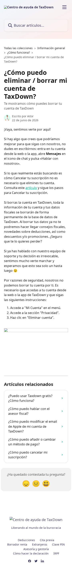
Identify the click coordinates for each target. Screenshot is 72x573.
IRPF (56, 553)
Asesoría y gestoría (36, 549)
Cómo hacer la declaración (31, 553)
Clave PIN (58, 544)
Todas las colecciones (18, 48)
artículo (31, 188)
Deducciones (26, 540)
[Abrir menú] (64, 7)
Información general (51, 48)
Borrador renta (17, 544)
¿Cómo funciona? (18, 52)
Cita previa (47, 540)
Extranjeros (39, 544)
